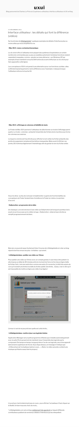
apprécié (47, 410)
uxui (39, 7)
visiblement (36, 410)
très (42, 410)
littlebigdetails (26, 41)
